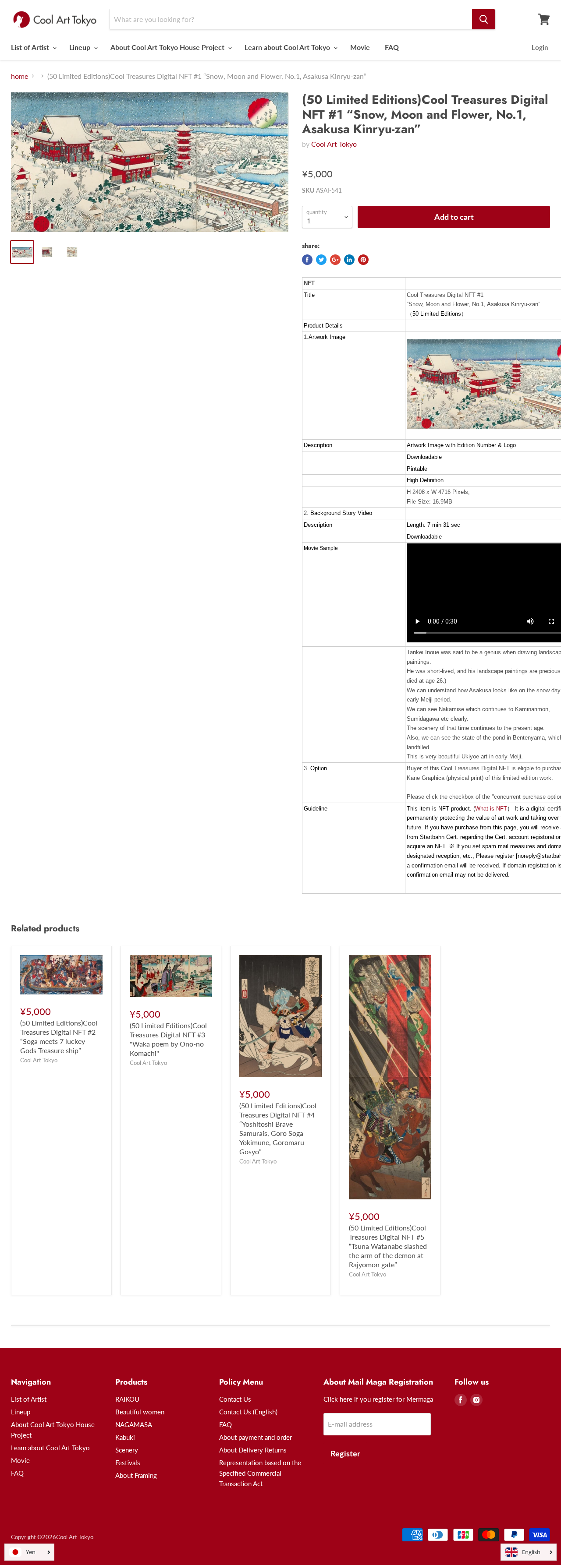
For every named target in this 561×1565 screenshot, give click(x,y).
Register (345, 1453)
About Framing (136, 1475)
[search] (483, 19)
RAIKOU (127, 1399)
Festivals (127, 1462)
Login (540, 47)
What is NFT (491, 808)
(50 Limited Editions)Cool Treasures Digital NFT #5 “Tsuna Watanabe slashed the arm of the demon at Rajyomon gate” (388, 1246)
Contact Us (235, 1399)
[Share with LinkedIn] (349, 259)
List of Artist (31, 47)
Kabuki (125, 1437)
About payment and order (255, 1437)
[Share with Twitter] (321, 259)
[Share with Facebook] (307, 259)
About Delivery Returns (253, 1450)
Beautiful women (139, 1412)
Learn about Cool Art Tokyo (288, 47)
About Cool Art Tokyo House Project (168, 47)
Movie (360, 47)
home (19, 76)
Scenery (126, 1450)
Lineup (80, 47)
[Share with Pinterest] (363, 259)
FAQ (392, 47)
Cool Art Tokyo (334, 144)
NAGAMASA (133, 1424)
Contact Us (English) (248, 1412)
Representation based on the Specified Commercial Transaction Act (260, 1473)
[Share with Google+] (335, 259)
